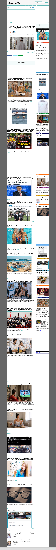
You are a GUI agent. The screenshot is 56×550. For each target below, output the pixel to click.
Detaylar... (31, 101)
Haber (37, 297)
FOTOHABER (39, 72)
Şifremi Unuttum (37, 1)
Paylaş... (33, 125)
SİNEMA (38, 29)
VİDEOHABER (39, 133)
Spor (8, 381)
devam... (39, 193)
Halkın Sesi (9, 530)
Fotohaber (8, 103)
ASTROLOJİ (38, 187)
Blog (8, 407)
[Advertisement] (28, 15)
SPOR (37, 113)
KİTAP (37, 204)
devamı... (39, 132)
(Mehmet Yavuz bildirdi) (30, 52)
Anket (8, 508)
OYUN (37, 285)
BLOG (37, 174)
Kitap (8, 483)
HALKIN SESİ (39, 195)
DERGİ (37, 244)
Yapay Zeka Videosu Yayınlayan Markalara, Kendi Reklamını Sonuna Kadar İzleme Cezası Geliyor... (42, 308)
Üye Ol (41, 1)
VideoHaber (9, 433)
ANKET (37, 258)
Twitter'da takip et (38, 352)
